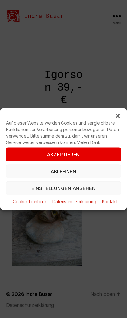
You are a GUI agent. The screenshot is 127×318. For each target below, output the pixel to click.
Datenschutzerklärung (74, 201)
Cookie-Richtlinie (29, 201)
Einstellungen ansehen (63, 188)
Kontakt (109, 201)
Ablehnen (63, 171)
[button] (118, 116)
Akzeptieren (63, 154)
